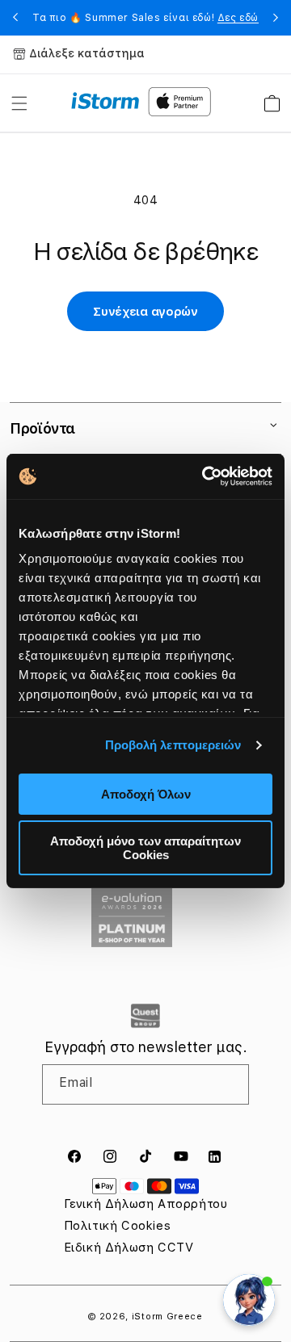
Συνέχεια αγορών (145, 311)
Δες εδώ (238, 17)
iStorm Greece (167, 1316)
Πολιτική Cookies (117, 1225)
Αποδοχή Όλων (146, 794)
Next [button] (276, 18)
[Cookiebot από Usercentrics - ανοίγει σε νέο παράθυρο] (205, 476)
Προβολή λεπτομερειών (173, 745)
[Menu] (19, 103)
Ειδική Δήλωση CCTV (129, 1247)
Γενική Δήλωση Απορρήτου (146, 1204)
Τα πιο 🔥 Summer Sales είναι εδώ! (145, 17)
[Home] (105, 101)
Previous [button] (15, 18)
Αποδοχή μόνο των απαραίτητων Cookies (145, 848)
